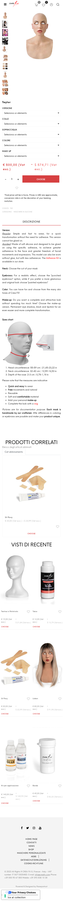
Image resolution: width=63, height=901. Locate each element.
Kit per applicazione (9, 785)
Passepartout (41, 886)
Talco (35, 611)
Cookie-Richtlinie (33, 863)
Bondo (35, 785)
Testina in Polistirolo (9, 611)
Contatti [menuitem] (31, 842)
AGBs (33, 856)
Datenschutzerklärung (34, 860)
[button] (40, 37)
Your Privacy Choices (23, 892)
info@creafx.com (42, 874)
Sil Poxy (9, 517)
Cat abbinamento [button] (14, 451)
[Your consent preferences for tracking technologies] (5, 896)
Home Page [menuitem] (31, 839)
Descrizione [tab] (31, 221)
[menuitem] (27, 856)
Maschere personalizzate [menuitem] (31, 853)
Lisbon (35, 698)
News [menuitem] (31, 846)
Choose (41, 179)
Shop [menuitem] (31, 849)
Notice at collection (14, 897)
